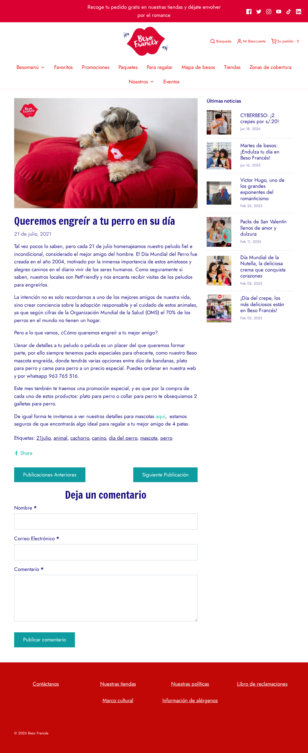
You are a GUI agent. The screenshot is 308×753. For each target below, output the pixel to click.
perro (166, 438)
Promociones (95, 67)
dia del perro (123, 438)
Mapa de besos (198, 67)
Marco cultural (118, 700)
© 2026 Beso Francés (31, 733)
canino (99, 438)
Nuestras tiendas (118, 683)
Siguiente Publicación (165, 474)
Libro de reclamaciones (262, 683)
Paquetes (128, 67)
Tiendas (232, 67)
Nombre (25, 507)
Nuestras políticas (190, 683)
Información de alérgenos (190, 700)
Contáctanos (46, 683)
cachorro (79, 438)
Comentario (29, 569)
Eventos (171, 81)
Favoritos (63, 67)
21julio (43, 438)
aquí (160, 416)
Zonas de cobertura (270, 67)
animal (60, 438)
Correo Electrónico (36, 538)
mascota (148, 438)
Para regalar (160, 67)
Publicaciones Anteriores (49, 474)
